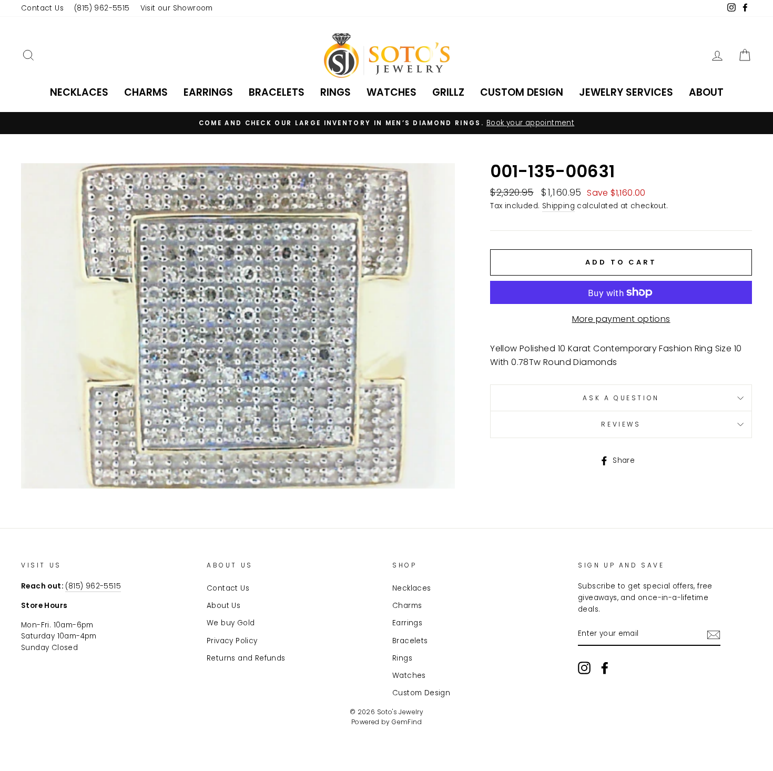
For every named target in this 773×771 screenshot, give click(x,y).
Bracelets (276, 92)
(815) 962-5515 (102, 8)
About (706, 92)
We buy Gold (231, 623)
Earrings (208, 92)
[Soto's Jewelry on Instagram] (584, 668)
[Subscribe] (713, 635)
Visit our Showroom (176, 8)
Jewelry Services (626, 92)
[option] (386, 123)
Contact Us (42, 8)
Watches (391, 92)
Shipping (558, 206)
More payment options (621, 319)
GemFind (407, 721)
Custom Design (521, 92)
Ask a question (621, 397)
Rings (335, 92)
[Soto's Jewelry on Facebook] (604, 668)
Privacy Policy (232, 641)
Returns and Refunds (246, 658)
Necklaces (79, 92)
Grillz (448, 92)
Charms (146, 92)
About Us (223, 606)
